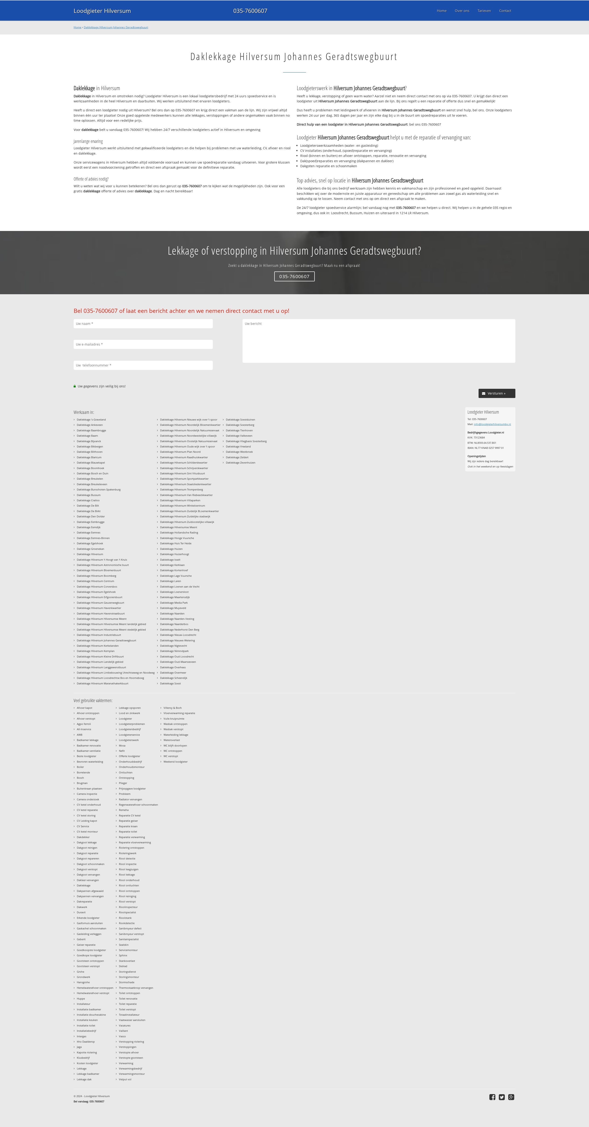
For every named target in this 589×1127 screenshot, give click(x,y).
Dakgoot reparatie (87, 853)
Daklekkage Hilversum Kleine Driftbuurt (100, 656)
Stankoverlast (127, 961)
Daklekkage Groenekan (90, 549)
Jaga (79, 1047)
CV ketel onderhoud (89, 804)
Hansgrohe (83, 982)
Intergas (81, 1036)
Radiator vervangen (130, 799)
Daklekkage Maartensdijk (175, 597)
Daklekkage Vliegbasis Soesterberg (246, 441)
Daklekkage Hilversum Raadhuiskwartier (184, 457)
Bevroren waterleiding (90, 761)
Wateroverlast (172, 740)
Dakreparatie (84, 901)
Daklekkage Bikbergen (90, 446)
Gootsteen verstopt (88, 966)
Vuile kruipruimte (174, 718)
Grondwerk (83, 977)
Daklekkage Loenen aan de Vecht (179, 586)
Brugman (82, 783)
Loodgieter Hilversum (102, 10)
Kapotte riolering (87, 1052)
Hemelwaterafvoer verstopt (93, 993)
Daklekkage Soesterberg (240, 425)
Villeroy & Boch (173, 707)
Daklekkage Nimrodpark (174, 651)
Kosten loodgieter (87, 1063)
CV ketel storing (86, 815)
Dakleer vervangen (88, 880)
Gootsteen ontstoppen (90, 961)
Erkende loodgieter (88, 917)
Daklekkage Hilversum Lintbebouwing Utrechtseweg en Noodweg (116, 672)
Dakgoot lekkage (87, 842)
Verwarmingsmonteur (132, 1073)
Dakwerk (82, 907)
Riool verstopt (127, 901)
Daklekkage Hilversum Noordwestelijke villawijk (188, 435)
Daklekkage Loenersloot (174, 592)
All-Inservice (84, 729)
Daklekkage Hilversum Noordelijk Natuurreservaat (189, 430)
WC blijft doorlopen (175, 745)
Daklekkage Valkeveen (239, 435)
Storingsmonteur (129, 977)
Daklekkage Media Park (174, 602)
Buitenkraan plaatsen (89, 788)
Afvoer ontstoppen (88, 713)
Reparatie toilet (128, 831)
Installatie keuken (87, 1020)
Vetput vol (125, 1079)
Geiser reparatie (86, 944)
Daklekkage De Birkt (89, 511)
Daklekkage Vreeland (238, 446)
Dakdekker (83, 837)
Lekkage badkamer (88, 1073)
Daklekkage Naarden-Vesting (177, 618)
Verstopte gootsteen (131, 1057)
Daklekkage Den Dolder (91, 516)
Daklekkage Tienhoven (239, 430)
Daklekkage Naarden (172, 613)
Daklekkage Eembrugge (90, 522)
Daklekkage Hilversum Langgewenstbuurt (101, 667)
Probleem (124, 794)
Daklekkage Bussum (89, 495)
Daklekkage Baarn (87, 435)
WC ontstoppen (173, 750)
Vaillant (123, 1030)
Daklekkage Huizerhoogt (174, 554)
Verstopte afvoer (129, 1052)
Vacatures (124, 1025)
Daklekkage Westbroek (239, 451)
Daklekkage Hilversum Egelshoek (96, 592)
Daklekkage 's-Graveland (91, 419)
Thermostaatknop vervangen (136, 987)
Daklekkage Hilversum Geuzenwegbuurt (100, 602)
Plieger (123, 783)
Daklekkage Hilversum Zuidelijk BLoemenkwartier (189, 511)
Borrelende (83, 772)
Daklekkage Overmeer (173, 672)
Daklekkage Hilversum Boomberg (96, 575)
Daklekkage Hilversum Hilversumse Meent (102, 618)
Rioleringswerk (127, 853)
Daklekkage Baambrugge (91, 430)
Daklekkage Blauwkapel (91, 462)
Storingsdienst (127, 971)
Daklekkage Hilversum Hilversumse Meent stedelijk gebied (111, 629)
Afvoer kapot (84, 707)
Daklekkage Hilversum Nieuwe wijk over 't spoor (188, 419)
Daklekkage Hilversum (90, 554)
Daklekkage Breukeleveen (92, 484)
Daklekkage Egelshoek (90, 543)
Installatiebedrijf (86, 1030)
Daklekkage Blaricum (89, 457)
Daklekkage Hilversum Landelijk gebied (100, 661)
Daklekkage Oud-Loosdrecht (177, 656)
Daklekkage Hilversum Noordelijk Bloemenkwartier (190, 425)
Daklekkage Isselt (170, 559)
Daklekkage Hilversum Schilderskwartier (183, 462)
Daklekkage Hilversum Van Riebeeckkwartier (186, 495)
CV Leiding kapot (87, 820)
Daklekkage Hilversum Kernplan (96, 651)
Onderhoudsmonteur (131, 767)
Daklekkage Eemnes (88, 532)
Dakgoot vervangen (88, 874)
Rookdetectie (127, 923)
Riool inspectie (127, 864)
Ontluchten (126, 772)
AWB (79, 734)
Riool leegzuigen (129, 869)
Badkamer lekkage (87, 740)
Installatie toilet (86, 1025)
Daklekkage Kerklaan (172, 565)
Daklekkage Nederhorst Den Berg (179, 629)
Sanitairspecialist (129, 939)
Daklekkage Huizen (171, 549)
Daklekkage (83, 885)
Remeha (124, 810)
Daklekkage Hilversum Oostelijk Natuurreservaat (188, 441)
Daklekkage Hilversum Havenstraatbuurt (101, 613)
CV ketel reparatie (87, 810)
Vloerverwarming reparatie (179, 713)
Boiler (80, 767)
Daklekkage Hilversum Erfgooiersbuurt (99, 597)
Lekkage (82, 1068)
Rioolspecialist (127, 912)
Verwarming (126, 1063)
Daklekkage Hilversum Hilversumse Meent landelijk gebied (111, 624)
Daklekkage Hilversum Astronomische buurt (103, 565)
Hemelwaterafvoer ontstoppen (95, 987)
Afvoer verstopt (86, 718)
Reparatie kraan (128, 826)
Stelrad (123, 966)
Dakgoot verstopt (87, 869)
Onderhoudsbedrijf (130, 761)
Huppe (81, 998)
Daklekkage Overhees (173, 667)
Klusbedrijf (83, 1057)
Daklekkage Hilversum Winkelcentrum (182, 505)
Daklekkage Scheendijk (173, 678)
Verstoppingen (127, 1047)
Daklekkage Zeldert (237, 457)
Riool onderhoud (129, 880)
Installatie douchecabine (91, 1014)
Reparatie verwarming (132, 837)
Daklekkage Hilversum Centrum (95, 581)
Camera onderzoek (88, 799)
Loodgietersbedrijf (130, 729)
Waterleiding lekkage (176, 734)
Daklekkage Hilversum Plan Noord (180, 451)
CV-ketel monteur (87, 831)
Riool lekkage (127, 874)
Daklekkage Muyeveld (173, 608)
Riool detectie (127, 858)
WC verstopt (171, 756)
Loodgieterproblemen (132, 724)
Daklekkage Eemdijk (89, 527)
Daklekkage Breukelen (90, 478)
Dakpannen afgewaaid (90, 891)
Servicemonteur (128, 950)
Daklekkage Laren (170, 581)
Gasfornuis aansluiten (90, 923)
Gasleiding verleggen (89, 934)
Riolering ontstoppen (131, 847)
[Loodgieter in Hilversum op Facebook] (493, 1097)
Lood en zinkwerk (129, 713)
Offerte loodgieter (129, 756)
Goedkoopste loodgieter (91, 950)
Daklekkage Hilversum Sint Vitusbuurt (182, 473)
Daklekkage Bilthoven (90, 451)
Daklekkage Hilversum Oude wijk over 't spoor (187, 446)
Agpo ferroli (84, 724)
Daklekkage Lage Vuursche (176, 575)
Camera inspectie (87, 794)
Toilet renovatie (128, 998)
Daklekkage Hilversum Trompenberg (181, 489)
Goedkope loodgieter (89, 955)
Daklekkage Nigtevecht (173, 645)
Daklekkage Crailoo (88, 500)
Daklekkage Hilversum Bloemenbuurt (99, 570)
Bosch (80, 777)
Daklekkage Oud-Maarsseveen (178, 661)
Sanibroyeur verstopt (131, 934)
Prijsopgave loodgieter (132, 788)
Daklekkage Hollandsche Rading (179, 532)
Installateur (83, 1004)
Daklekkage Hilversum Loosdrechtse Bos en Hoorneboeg (110, 678)
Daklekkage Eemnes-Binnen (93, 538)
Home (77, 27)
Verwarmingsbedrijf (130, 1068)
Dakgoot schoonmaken (90, 864)
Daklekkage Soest (170, 683)
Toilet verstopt (127, 1009)
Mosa (122, 745)
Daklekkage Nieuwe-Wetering (177, 640)
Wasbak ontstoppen (176, 724)
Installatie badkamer (89, 1009)
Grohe (80, 971)
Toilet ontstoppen (129, 993)
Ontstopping (126, 777)
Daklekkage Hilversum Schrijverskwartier (184, 468)
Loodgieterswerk (129, 740)
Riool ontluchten (129, 885)
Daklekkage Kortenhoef (174, 570)
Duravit (81, 912)
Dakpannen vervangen (90, 896)
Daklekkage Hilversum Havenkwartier (99, 608)
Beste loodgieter (86, 756)
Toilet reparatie (128, 1004)
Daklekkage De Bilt (88, 505)
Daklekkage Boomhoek (90, 468)
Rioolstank (125, 917)
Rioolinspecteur (128, 907)
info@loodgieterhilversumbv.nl (492, 424)
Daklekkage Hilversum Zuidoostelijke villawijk (187, 522)
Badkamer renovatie (89, 745)
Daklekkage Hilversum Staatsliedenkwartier (185, 484)
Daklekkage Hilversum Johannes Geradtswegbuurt (116, 27)
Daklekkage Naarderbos (174, 624)
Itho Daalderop (86, 1041)
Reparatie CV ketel (130, 815)
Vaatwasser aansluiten (132, 1020)
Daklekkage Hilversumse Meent (178, 527)
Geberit (81, 939)
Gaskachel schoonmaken (91, 928)
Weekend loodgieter (176, 761)
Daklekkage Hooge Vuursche (177, 538)
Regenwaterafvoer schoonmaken (138, 804)
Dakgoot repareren (88, 858)
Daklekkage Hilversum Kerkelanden (98, 645)
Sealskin (124, 944)
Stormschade (126, 982)
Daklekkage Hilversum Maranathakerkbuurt (102, 683)
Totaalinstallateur (129, 1014)
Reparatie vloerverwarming (135, 842)
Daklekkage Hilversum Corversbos (97, 586)
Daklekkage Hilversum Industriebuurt (99, 635)
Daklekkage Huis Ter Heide (175, 543)
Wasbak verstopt (173, 729)
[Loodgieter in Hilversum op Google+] (511, 1097)
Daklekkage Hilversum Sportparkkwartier (184, 478)
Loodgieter (125, 718)
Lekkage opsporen (130, 707)
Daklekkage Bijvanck (89, 441)
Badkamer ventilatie (89, 750)
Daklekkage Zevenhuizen (240, 462)
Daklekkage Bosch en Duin (92, 473)
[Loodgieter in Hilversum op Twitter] (502, 1097)
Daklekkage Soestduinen (240, 419)
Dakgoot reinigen (87, 847)
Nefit (122, 750)
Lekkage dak (84, 1079)
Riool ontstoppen (129, 891)
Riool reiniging (127, 896)
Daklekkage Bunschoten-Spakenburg (99, 489)
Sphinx (123, 955)
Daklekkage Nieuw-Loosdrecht (178, 635)
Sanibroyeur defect (130, 928)
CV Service (83, 826)
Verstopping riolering (131, 1041)
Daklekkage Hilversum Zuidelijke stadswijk (185, 516)
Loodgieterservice (129, 734)
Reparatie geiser (128, 820)
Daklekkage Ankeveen (90, 425)
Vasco (122, 1036)
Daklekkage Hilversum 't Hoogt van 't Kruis (102, 559)
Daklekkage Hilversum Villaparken (180, 500)
